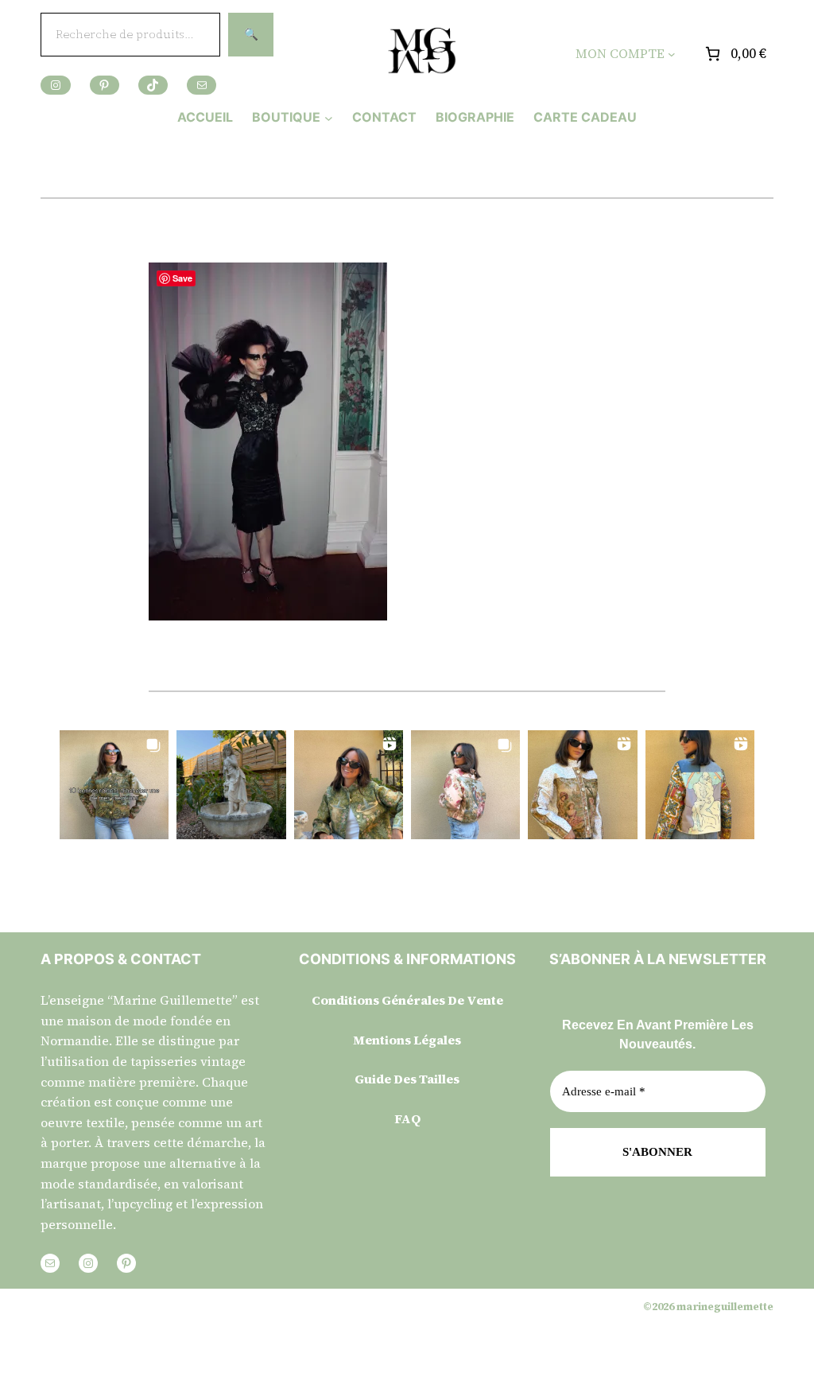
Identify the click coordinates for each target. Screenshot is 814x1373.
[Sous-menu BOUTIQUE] (328, 117)
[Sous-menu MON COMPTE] (672, 54)
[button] (114, 784)
